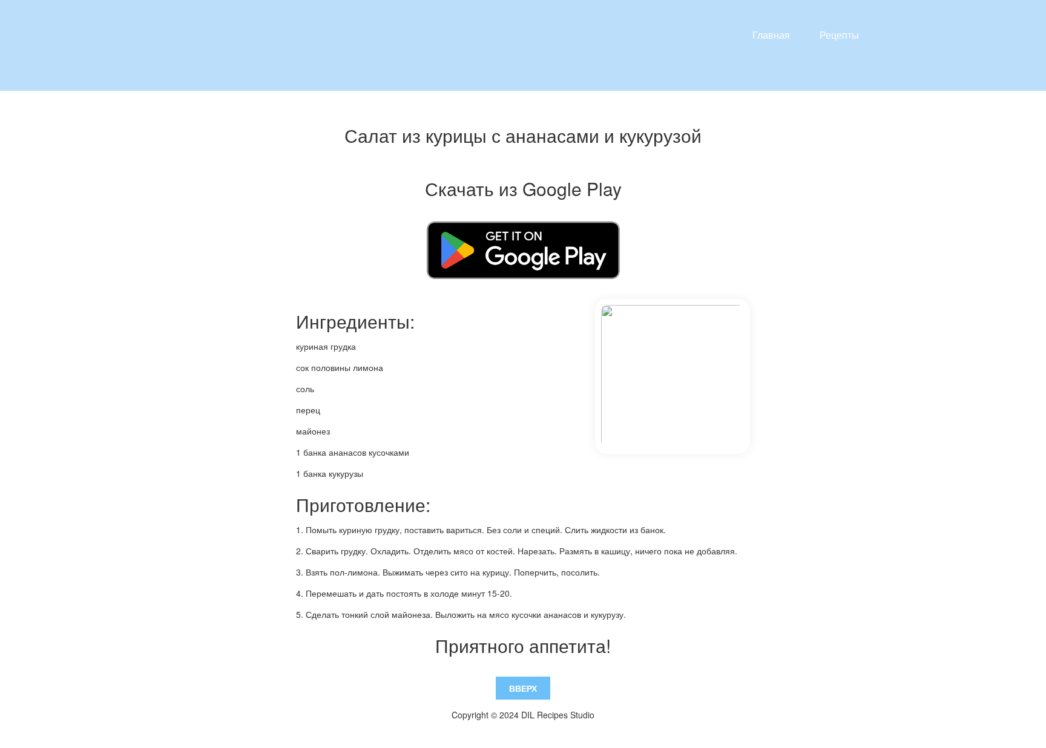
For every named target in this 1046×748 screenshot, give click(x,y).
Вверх (523, 688)
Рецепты (839, 35)
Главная (771, 35)
